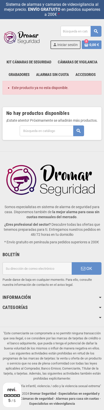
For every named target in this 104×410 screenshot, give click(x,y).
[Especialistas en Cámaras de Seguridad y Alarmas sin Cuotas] (22, 37)
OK (88, 268)
